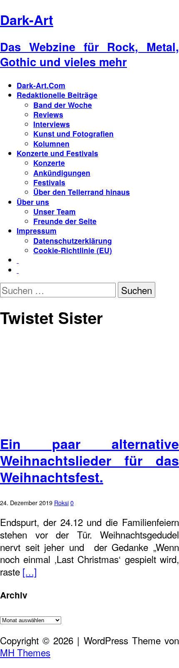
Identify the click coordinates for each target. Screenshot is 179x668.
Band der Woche (62, 105)
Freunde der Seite (65, 221)
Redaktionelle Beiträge (57, 95)
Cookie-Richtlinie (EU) (72, 250)
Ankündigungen (61, 172)
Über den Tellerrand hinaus (81, 192)
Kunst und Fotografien (73, 133)
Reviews (48, 114)
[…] (29, 571)
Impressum (37, 230)
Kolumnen (51, 143)
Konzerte (49, 162)
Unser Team (54, 211)
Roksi (61, 502)
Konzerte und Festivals (57, 153)
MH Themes (25, 652)
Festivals (49, 182)
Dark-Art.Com (41, 85)
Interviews (51, 124)
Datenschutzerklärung (72, 240)
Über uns (33, 202)
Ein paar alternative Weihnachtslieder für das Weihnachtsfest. (89, 460)
